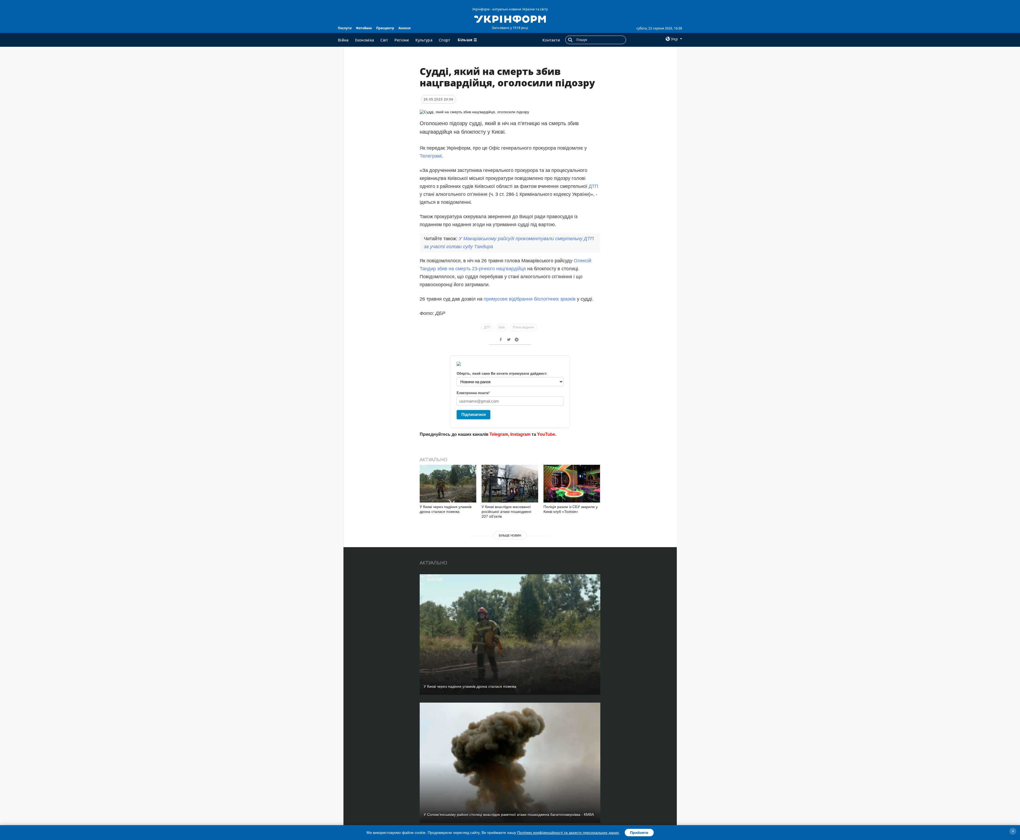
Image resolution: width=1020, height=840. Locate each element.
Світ (384, 40)
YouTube (546, 434)
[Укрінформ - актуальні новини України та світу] (510, 19)
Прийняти (639, 832)
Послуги (345, 28)
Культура (423, 40)
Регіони (401, 40)
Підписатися (473, 414)
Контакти (551, 40)
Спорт (444, 40)
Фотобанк (364, 28)
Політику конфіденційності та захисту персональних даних (568, 832)
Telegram (499, 434)
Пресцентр (385, 28)
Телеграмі (431, 156)
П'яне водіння (523, 327)
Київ (502, 327)
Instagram (520, 434)
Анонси (404, 28)
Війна (343, 40)
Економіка (364, 40)
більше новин (510, 535)
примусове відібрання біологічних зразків (530, 299)
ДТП (593, 186)
